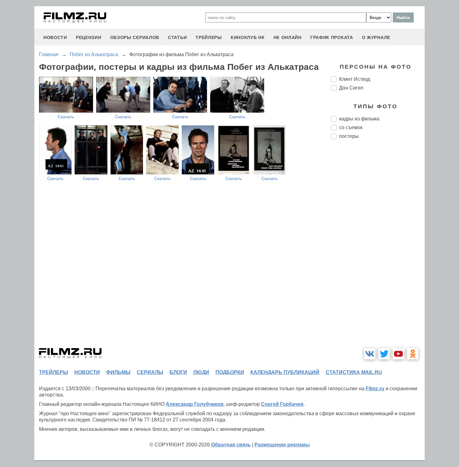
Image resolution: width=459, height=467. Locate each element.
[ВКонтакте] (369, 353)
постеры (349, 136)
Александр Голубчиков (195, 404)
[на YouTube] (398, 353)
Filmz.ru (375, 388)
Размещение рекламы (282, 444)
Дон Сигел (351, 87)
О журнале (376, 37)
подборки (229, 372)
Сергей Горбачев (282, 404)
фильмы (118, 372)
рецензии (88, 37)
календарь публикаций (284, 372)
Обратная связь (231, 444)
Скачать (66, 116)
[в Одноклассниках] (412, 353)
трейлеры (208, 37)
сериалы (150, 372)
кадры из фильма (359, 118)
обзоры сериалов (135, 37)
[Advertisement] (378, 248)
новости (55, 37)
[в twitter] (384, 353)
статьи (177, 37)
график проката (331, 37)
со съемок (351, 127)
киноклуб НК (248, 37)
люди (201, 372)
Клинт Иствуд (354, 79)
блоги (178, 372)
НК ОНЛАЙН (288, 37)
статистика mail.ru (354, 372)
